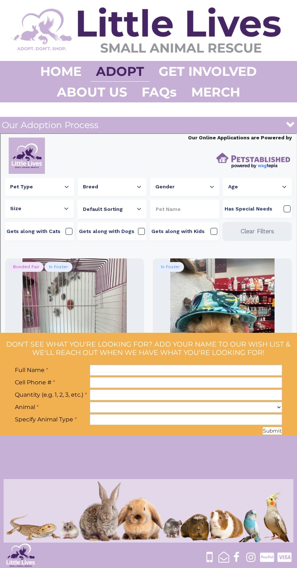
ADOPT (120, 71)
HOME (60, 71)
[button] (148, 125)
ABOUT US (92, 92)
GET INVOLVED (208, 71)
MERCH (215, 92)
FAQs (159, 92)
